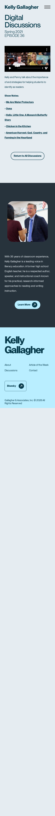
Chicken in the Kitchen (18, 126)
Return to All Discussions (27, 155)
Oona (9, 108)
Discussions (11, 370)
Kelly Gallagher (21, 7)
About (8, 365)
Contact (33, 370)
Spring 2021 (14, 32)
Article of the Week (39, 365)
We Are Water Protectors (20, 102)
